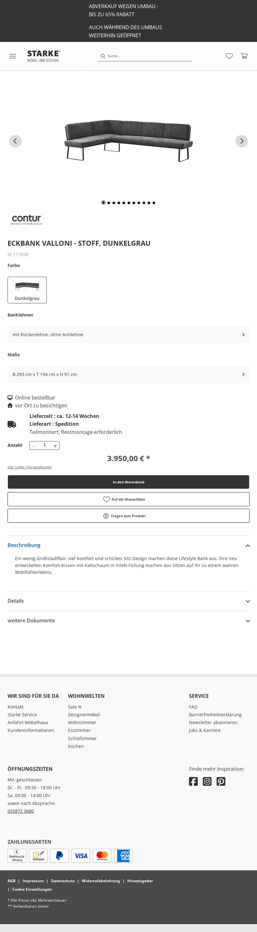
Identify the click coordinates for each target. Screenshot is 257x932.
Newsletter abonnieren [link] (213, 722)
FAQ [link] (193, 707)
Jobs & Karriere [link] (205, 730)
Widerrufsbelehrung (101, 880)
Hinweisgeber (140, 880)
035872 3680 (21, 811)
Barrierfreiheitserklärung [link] (215, 715)
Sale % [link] (75, 707)
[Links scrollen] (15, 141)
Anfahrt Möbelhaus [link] (28, 722)
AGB (11, 880)
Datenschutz (63, 880)
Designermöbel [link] (84, 715)
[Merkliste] (229, 56)
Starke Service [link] (22, 715)
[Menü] (13, 56)
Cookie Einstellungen (32, 889)
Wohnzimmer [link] (82, 722)
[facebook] (193, 781)
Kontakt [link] (16, 707)
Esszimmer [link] (79, 730)
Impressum (33, 880)
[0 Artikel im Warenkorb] (244, 56)
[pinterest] (221, 781)
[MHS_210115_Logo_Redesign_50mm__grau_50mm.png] (44, 56)
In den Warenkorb (128, 482)
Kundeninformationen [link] (31, 730)
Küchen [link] (76, 746)
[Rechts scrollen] (241, 141)
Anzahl (15, 445)
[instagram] (207, 781)
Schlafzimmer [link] (82, 738)
